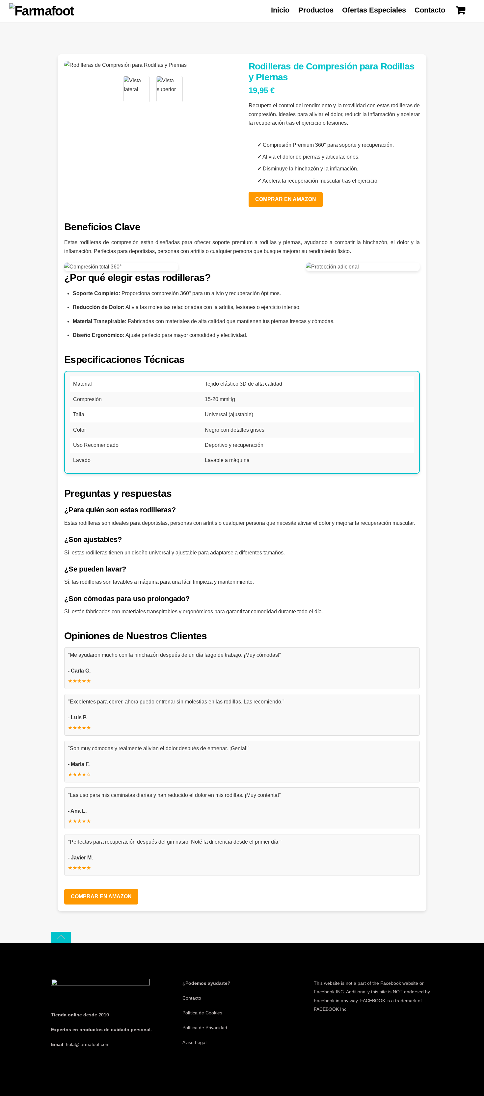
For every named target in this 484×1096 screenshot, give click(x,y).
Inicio (280, 10)
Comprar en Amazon (285, 199)
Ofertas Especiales (374, 10)
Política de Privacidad (204, 1027)
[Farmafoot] (41, 11)
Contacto (430, 10)
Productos (316, 10)
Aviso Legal (194, 1042)
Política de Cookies (202, 1012)
